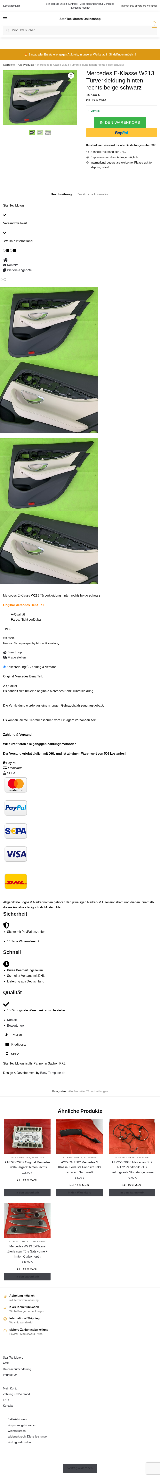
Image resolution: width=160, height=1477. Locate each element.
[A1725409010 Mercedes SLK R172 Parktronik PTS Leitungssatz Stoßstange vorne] (132, 1136)
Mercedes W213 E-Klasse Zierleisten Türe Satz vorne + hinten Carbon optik (27, 1251)
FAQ (6, 1400)
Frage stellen (16, 657)
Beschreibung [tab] (61, 194)
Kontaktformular (11, 5)
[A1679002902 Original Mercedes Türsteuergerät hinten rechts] (27, 1136)
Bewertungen (16, 1025)
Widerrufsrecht (17, 1430)
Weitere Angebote (19, 270)
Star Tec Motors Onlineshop (80, 19)
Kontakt (12, 265)
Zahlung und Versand (16, 1394)
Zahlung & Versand (43, 667)
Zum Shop (14, 652)
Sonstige (38, 1157)
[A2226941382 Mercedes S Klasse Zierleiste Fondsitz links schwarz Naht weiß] (79, 1136)
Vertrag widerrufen (19, 1442)
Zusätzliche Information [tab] (93, 194)
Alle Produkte (26, 64)
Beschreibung (16, 667)
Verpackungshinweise (22, 1425)
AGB (6, 1363)
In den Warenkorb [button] (27, 1192)
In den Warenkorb (120, 122)
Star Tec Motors (13, 1357)
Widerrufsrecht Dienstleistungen (28, 1436)
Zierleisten (38, 1241)
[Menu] (5, 19)
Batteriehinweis (17, 1419)
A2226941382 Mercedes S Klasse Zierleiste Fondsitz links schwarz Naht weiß (79, 1167)
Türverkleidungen (97, 1091)
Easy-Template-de (52, 1072)
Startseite (9, 64)
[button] (71, 75)
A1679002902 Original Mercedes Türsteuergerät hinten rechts (27, 1165)
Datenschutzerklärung (17, 1369)
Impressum (10, 1374)
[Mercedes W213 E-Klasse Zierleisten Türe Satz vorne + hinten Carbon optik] (27, 1220)
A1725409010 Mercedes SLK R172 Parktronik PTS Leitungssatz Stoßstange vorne (132, 1167)
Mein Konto (10, 1388)
